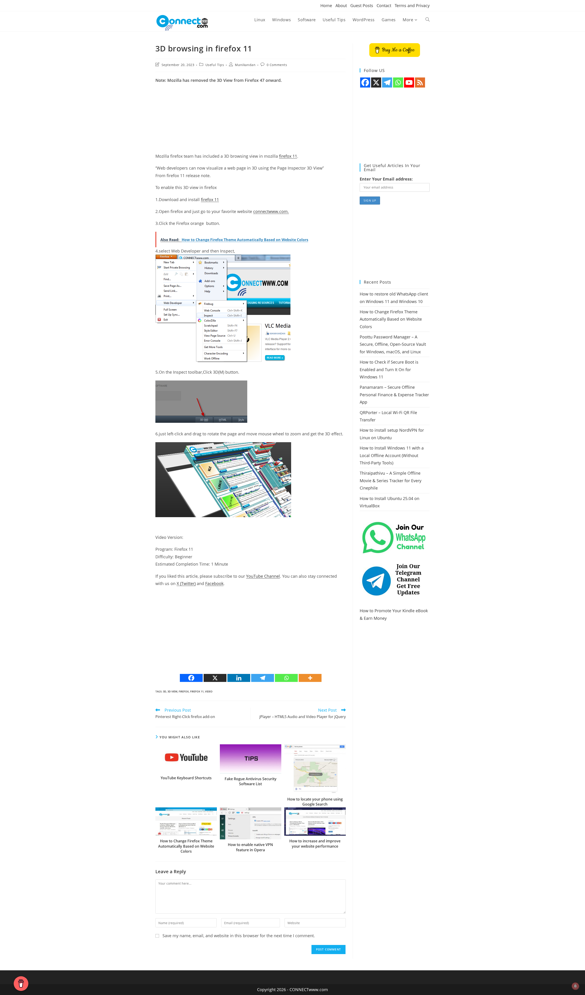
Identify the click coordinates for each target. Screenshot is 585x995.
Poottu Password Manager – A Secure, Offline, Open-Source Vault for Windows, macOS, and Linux (393, 344)
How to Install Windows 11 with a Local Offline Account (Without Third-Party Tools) (392, 455)
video (209, 691)
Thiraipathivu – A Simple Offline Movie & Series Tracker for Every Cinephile (390, 480)
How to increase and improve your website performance (314, 843)
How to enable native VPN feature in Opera (250, 847)
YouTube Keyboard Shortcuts (186, 777)
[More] (310, 678)
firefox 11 (288, 156)
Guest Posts (361, 5)
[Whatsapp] (286, 678)
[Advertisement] (250, 120)
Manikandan (245, 65)
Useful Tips (214, 65)
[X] (215, 678)
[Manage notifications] (575, 986)
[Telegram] (262, 678)
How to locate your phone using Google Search (315, 802)
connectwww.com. (271, 211)
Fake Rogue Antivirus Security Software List (251, 781)
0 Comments (277, 65)
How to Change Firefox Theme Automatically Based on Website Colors (186, 846)
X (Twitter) (186, 583)
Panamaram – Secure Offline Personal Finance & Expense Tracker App (394, 394)
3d (164, 691)
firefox (184, 691)
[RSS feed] (420, 82)
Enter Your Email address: (386, 179)
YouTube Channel (263, 576)
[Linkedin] (238, 678)
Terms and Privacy (412, 5)
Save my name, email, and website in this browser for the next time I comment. (238, 935)
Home (326, 5)
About (341, 5)
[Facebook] (191, 678)
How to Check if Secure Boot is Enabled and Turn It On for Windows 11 (389, 369)
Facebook (214, 583)
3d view (172, 691)
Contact (384, 5)
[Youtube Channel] (409, 82)
